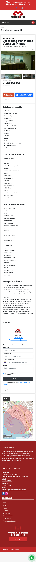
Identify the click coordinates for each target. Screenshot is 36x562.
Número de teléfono (9, 359)
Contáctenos (7, 518)
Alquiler (5, 508)
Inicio (2, 27)
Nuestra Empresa (8, 516)
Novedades (6, 513)
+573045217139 (25, 4)
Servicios (5, 510)
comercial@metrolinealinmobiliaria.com (14, 489)
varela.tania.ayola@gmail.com (19, 340)
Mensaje (5, 365)
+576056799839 (12, 4)
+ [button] (5, 403)
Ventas (5, 505)
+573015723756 (18, 338)
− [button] (5, 406)
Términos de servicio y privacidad (10, 549)
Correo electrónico (8, 353)
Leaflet (18, 437)
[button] (33, 49)
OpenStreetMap (29, 437)
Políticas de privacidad (9, 521)
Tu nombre (6, 347)
